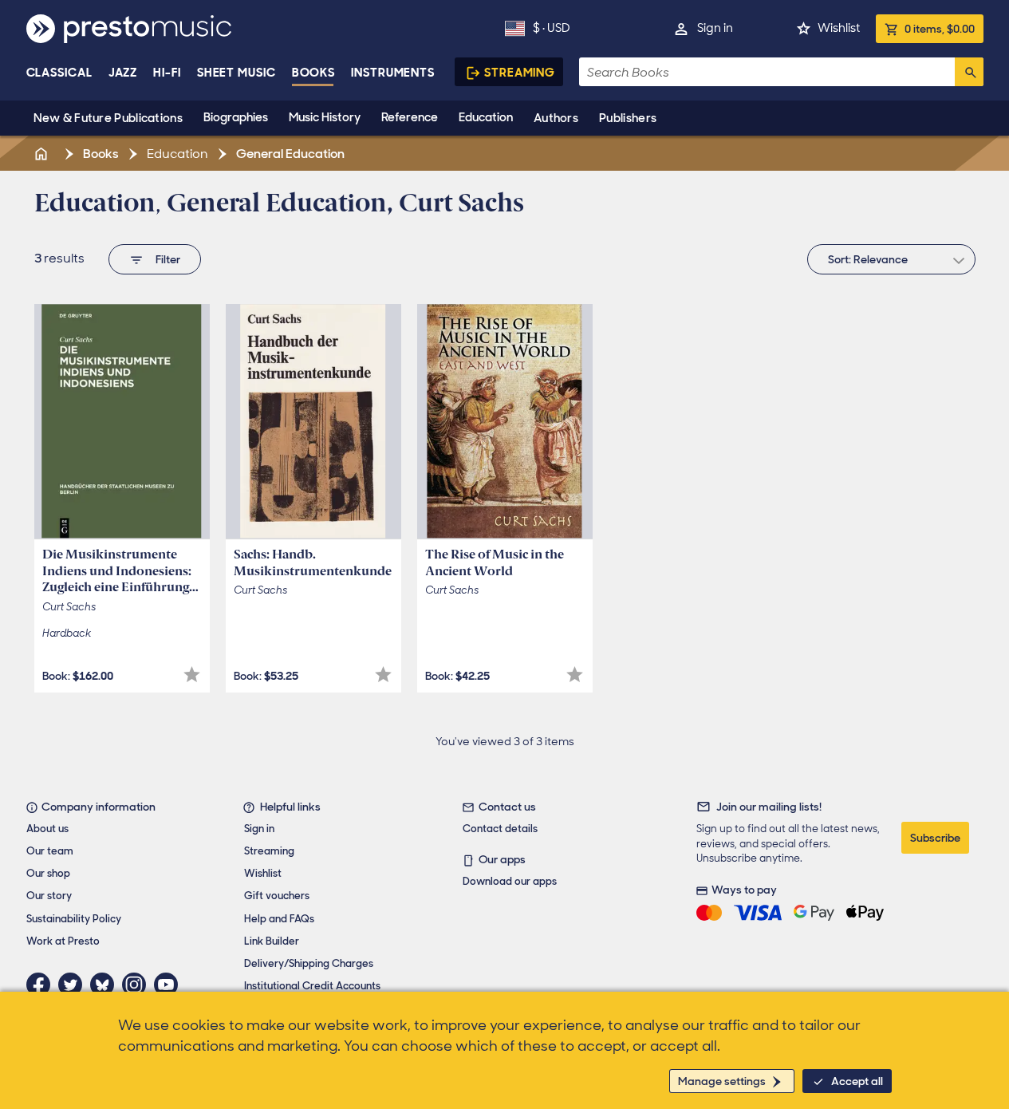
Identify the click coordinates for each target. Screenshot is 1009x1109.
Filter (168, 259)
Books (314, 73)
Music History (325, 117)
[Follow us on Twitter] (74, 985)
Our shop (48, 873)
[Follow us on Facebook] (42, 985)
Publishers (627, 118)
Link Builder (271, 941)
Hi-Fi (167, 73)
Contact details (500, 828)
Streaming (519, 73)
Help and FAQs (279, 918)
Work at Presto (63, 941)
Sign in (715, 28)
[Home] (43, 153)
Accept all (857, 1081)
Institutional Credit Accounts (312, 986)
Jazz (123, 73)
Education (486, 117)
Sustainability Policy (73, 918)
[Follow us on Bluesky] (106, 985)
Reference (409, 117)
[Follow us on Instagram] (138, 985)
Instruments (393, 73)
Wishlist (839, 28)
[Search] (969, 71)
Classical (59, 73)
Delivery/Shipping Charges (308, 963)
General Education (289, 153)
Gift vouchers (276, 895)
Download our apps (510, 881)
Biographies (235, 117)
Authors (556, 118)
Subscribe (935, 838)
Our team (49, 851)
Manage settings (722, 1081)
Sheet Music (236, 73)
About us (47, 828)
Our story (49, 895)
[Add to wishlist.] (192, 675)
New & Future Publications (108, 118)
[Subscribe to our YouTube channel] (170, 985)
